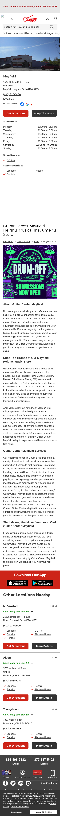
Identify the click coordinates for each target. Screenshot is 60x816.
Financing (37, 777)
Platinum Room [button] (43, 634)
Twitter (13, 783)
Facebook (5, 783)
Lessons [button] (11, 630)
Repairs (39, 170)
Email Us (8, 98)
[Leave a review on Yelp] (32, 105)
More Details (44, 646)
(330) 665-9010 (12, 680)
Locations (8, 241)
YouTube (20, 783)
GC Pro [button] (11, 160)
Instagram (28, 783)
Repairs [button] (11, 634)
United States (23, 241)
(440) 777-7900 (12, 625)
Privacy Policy (31, 796)
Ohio (36, 241)
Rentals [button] (11, 637)
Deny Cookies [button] (16, 812)
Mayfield (9, 76)
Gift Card (6, 777)
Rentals (11, 174)
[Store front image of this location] (30, 54)
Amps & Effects (23, 33)
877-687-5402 (44, 759)
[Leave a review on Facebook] (22, 105)
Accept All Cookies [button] (44, 812)
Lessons (11, 170)
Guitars (7, 33)
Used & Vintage (44, 33)
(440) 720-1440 (12, 94)
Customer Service (22, 777)
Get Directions (16, 113)
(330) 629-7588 (12, 728)
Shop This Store (44, 113)
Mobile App (52, 777)
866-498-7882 (16, 759)
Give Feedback (49, 783)
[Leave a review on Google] (27, 105)
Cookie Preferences (20, 807)
